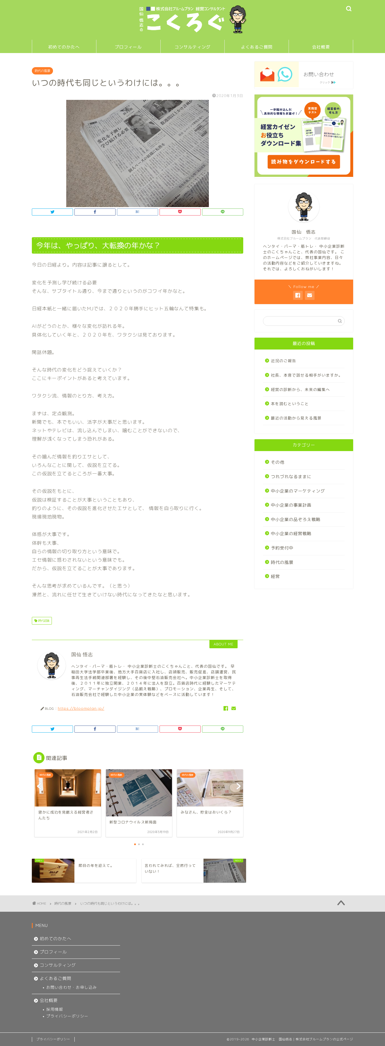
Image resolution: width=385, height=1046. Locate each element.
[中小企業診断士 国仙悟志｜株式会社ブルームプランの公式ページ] (192, 33)
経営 (275, 576)
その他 (277, 462)
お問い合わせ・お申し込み (71, 987)
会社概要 (321, 47)
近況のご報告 (283, 360)
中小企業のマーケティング (298, 491)
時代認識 (43, 621)
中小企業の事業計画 (291, 505)
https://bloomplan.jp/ (81, 708)
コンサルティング (192, 47)
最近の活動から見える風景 (296, 418)
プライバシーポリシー (67, 1016)
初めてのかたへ (64, 47)
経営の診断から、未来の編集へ (300, 389)
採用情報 (54, 1009)
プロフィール (128, 47)
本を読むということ (290, 403)
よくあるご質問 (257, 47)
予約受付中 (282, 548)
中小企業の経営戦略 (291, 534)
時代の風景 (42, 71)
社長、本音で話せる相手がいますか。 (307, 375)
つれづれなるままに (291, 477)
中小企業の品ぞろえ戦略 (295, 519)
